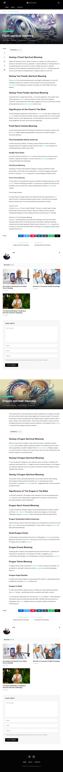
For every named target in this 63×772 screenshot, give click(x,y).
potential (26, 581)
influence (27, 483)
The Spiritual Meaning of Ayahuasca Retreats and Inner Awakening (14, 312)
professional (13, 85)
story (10, 116)
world (29, 156)
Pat (8, 40)
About (13, 7)
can (34, 97)
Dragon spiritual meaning (21, 245)
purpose (28, 542)
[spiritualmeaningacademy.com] (31, 2)
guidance (54, 525)
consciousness (42, 448)
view (44, 146)
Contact (20, 7)
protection (35, 566)
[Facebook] (4, 53)
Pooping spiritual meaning (42, 245)
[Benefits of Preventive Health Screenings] (46, 276)
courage (38, 568)
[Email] (4, 69)
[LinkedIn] (4, 61)
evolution (56, 556)
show (19, 50)
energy (14, 525)
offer (21, 601)
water (45, 68)
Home (7, 7)
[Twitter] (4, 57)
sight (13, 80)
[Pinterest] (4, 65)
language (17, 208)
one (27, 464)
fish (13, 132)
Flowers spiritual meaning (21, 619)
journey (11, 183)
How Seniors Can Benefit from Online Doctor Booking (15, 287)
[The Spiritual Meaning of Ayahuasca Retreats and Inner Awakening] (16, 301)
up (14, 219)
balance (22, 99)
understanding (28, 104)
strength (50, 186)
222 (55, 197)
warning (44, 158)
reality (49, 224)
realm (39, 597)
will (10, 498)
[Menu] (5, 3)
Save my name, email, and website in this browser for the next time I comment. (27, 360)
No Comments (23, 40)
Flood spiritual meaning (41, 619)
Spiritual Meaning (8, 31)
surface (24, 173)
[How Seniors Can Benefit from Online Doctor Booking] (16, 276)
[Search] (58, 3)
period (47, 537)
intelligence (26, 514)
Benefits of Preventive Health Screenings (46, 286)
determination (19, 512)
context (39, 113)
